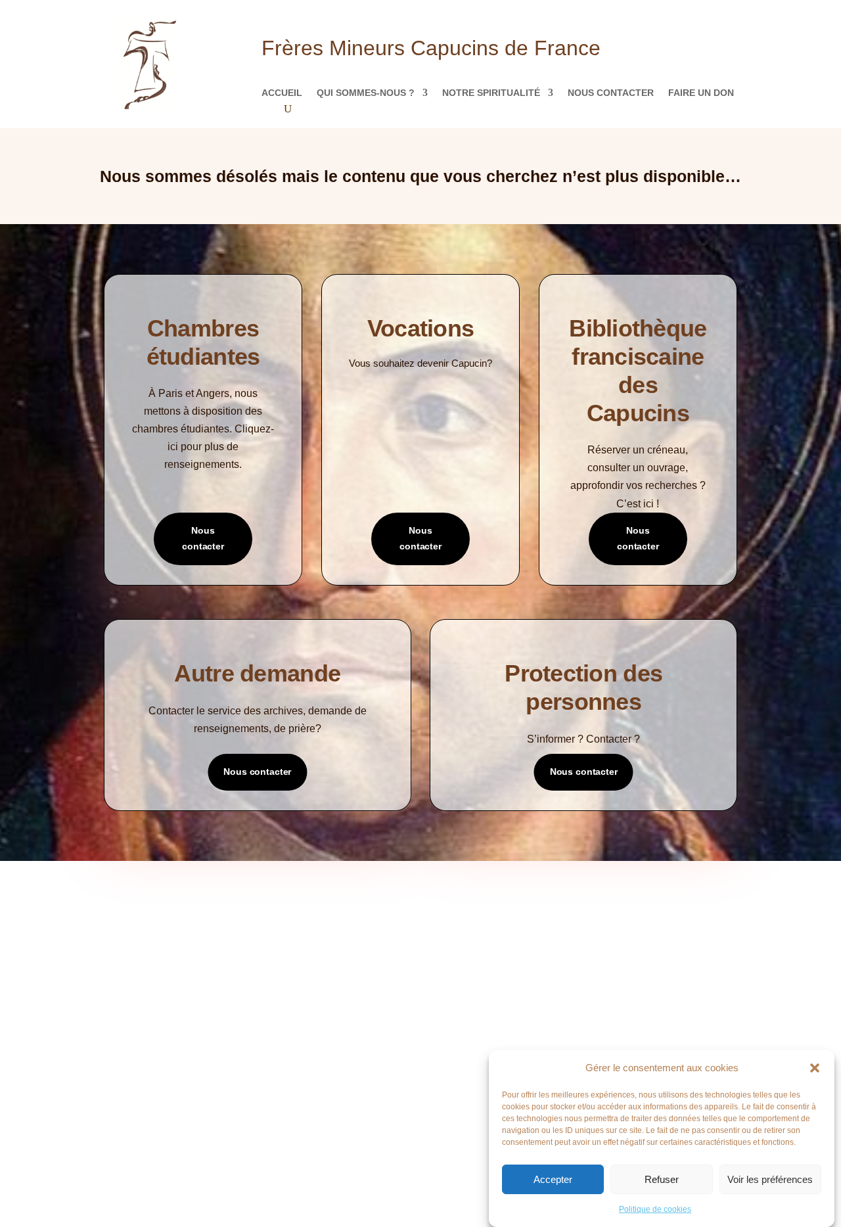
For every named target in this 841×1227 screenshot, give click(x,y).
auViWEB (279, 1153)
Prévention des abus (641, 940)
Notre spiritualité (491, 93)
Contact (136, 979)
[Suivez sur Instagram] (433, 1110)
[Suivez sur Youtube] (459, 1110)
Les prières (142, 959)
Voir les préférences (770, 1179)
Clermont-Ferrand (478, 979)
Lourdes (455, 1019)
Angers (453, 920)
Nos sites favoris (314, 979)
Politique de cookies (655, 1209)
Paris (449, 1038)
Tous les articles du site (331, 920)
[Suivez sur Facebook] (381, 1110)
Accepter (553, 1179)
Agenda (294, 940)
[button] (814, 1068)
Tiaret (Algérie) (472, 1058)
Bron (449, 940)
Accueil (281, 93)
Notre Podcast (151, 940)
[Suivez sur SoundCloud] (407, 1110)
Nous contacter (611, 93)
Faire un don (701, 93)
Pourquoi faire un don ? (650, 920)
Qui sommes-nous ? (366, 93)
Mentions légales (156, 999)
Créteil (453, 999)
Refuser (662, 1179)
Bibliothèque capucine (326, 959)
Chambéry (458, 959)
